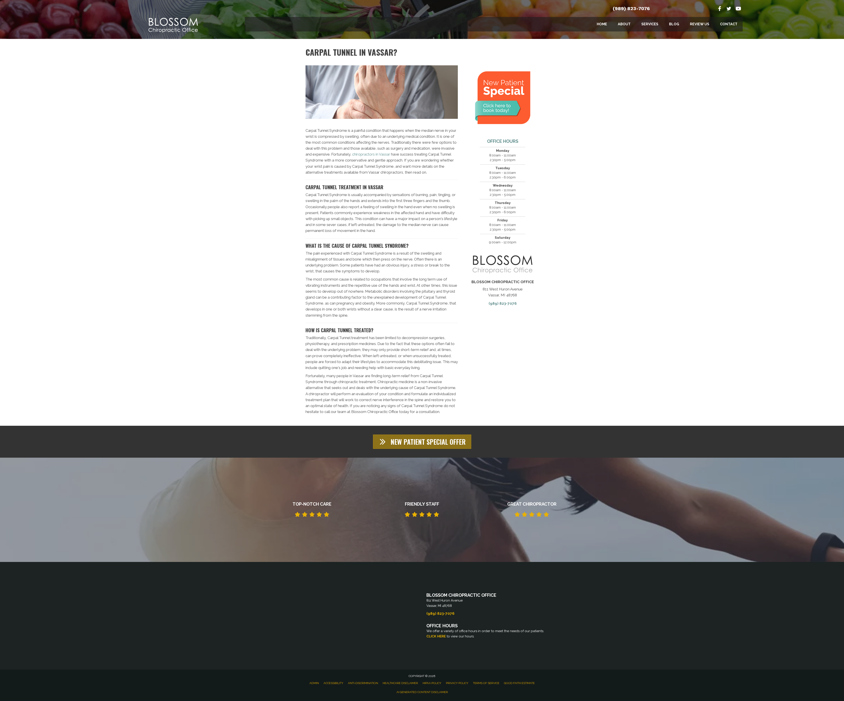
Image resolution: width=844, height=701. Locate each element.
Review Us (699, 24)
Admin (314, 683)
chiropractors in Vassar (371, 154)
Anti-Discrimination (363, 683)
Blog (674, 24)
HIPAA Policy (432, 683)
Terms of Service (486, 683)
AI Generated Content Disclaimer (422, 692)
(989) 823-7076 (631, 8)
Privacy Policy (457, 683)
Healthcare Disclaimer (400, 683)
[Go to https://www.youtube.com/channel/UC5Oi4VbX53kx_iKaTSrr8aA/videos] (738, 9)
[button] (422, 442)
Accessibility (333, 683)
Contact (728, 24)
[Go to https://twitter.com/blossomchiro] (728, 9)
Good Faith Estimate (519, 683)
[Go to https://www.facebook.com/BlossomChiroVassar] (719, 9)
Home (602, 24)
